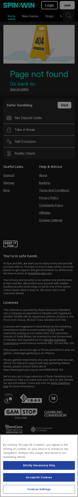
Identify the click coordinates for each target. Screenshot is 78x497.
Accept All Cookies (39, 477)
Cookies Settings (39, 489)
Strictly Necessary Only (39, 465)
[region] (39, 465)
